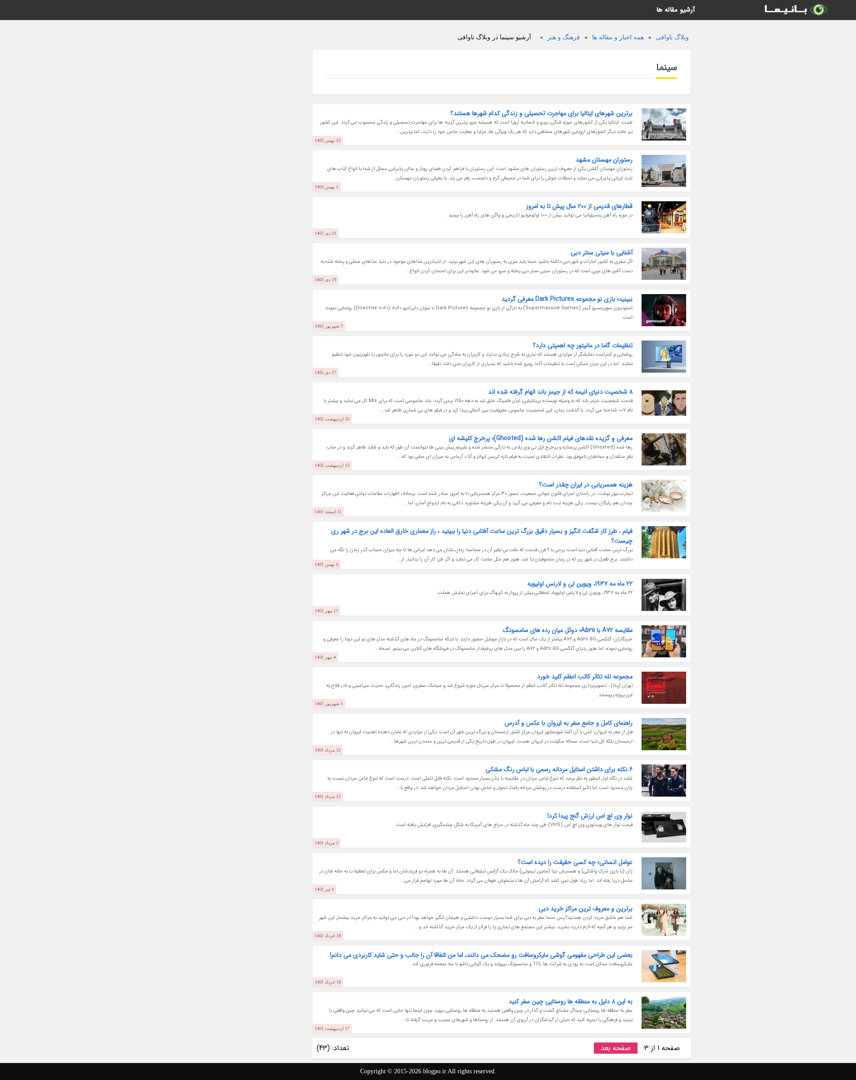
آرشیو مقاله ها (675, 9)
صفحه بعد (616, 1048)
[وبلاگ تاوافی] (795, 10)
